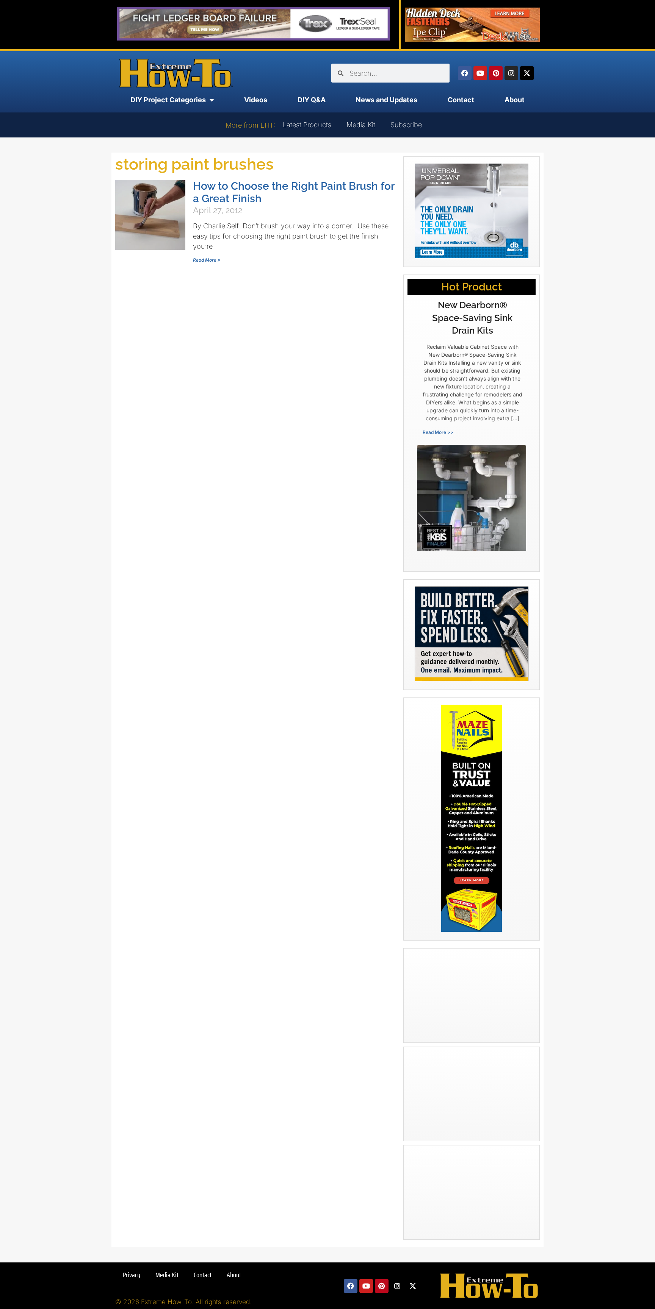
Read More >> (438, 432)
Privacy (131, 1275)
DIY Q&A (312, 100)
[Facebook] (465, 73)
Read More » (206, 260)
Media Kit (360, 125)
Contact (461, 100)
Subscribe (406, 125)
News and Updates (386, 100)
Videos (255, 100)
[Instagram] (511, 73)
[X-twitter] (527, 73)
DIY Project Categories (168, 100)
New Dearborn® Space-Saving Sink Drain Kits (472, 318)
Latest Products (307, 125)
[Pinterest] (496, 73)
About (515, 100)
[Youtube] (480, 73)
